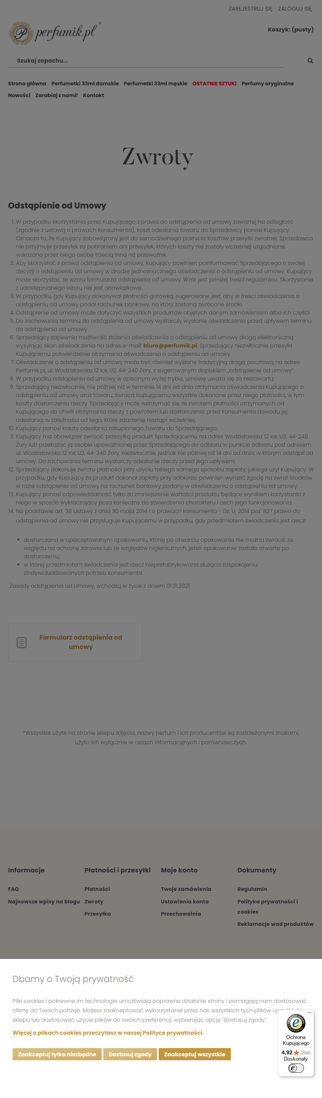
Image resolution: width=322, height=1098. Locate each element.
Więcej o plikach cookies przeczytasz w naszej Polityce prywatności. (108, 1033)
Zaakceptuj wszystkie (194, 1054)
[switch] (296, 1068)
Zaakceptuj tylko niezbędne (57, 1054)
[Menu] (309, 1014)
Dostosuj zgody (130, 1054)
